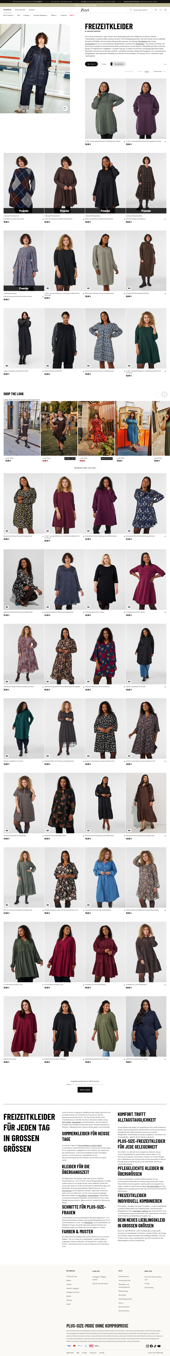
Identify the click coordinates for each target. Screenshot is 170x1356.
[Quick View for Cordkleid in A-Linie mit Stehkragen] (124, 985)
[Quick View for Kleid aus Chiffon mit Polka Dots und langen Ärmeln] (83, 761)
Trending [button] (26, 15)
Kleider (68, 1296)
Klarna (121, 1303)
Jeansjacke (137, 1211)
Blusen (68, 1280)
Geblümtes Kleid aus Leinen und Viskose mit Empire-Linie (61, 910)
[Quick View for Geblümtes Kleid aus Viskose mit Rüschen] (124, 687)
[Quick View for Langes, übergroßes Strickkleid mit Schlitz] (43, 371)
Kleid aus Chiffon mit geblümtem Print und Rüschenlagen (142, 910)
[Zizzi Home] (85, 9)
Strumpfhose (67, 1190)
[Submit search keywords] (131, 10)
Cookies (84, 1353)
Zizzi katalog (149, 1287)
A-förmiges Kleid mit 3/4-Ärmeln (94, 612)
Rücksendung (123, 1291)
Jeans (68, 1304)
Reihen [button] (53, 15)
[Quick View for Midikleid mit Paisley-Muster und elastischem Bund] (43, 687)
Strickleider (83, 1195)
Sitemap (101, 1353)
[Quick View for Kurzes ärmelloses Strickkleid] (83, 371)
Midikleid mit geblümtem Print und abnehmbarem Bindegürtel (62, 686)
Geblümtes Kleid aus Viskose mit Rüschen (97, 686)
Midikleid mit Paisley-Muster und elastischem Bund (19, 686)
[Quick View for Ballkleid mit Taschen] (43, 1059)
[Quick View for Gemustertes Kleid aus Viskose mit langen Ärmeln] (124, 293)
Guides (32, 10)
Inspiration (20, 10)
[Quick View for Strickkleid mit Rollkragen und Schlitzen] (165, 293)
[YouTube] (159, 1345)
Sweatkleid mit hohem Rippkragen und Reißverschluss (101, 536)
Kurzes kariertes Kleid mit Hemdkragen (15, 835)
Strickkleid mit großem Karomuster (14, 219)
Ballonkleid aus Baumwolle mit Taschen (96, 1059)
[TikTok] (155, 1345)
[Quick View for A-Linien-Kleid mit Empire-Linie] (43, 985)
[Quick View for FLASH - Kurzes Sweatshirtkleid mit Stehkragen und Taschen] (124, 141)
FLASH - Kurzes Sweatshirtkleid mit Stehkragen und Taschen (103, 141)
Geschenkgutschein (125, 1299)
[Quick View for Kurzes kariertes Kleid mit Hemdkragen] (43, 836)
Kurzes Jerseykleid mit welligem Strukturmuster (58, 219)
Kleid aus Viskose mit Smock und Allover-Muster (18, 296)
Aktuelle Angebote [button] (40, 15)
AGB (78, 1353)
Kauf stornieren (124, 1311)
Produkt (139, 71)
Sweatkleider (76, 1122)
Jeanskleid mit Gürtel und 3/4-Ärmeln (137, 1059)
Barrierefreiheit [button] (124, 1307)
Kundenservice (124, 1276)
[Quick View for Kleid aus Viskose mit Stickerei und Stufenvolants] (124, 836)
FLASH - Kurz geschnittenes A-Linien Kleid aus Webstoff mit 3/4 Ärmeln (61, 294)
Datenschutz (70, 1353)
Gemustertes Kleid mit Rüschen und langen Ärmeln (140, 536)
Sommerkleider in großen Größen (90, 1145)
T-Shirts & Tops (71, 1276)
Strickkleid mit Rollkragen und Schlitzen (137, 293)
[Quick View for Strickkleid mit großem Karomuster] (43, 219)
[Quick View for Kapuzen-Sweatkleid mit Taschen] (165, 687)
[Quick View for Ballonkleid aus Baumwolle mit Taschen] (124, 1059)
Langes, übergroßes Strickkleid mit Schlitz (16, 371)
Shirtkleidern (143, 41)
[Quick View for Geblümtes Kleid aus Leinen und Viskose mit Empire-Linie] (83, 910)
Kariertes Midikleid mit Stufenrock (136, 219)
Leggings (145, 1211)
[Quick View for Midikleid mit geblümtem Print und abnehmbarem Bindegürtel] (83, 687)
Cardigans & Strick (72, 1292)
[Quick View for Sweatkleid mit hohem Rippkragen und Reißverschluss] (124, 536)
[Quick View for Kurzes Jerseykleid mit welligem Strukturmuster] (83, 219)
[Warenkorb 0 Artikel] (165, 10)
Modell (147, 71)
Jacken (69, 1284)
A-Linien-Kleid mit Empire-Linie (13, 984)
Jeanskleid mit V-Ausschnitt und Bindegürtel (98, 910)
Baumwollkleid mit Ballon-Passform (55, 1059)
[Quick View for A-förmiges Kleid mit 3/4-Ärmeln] (124, 612)
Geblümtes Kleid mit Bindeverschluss (55, 835)
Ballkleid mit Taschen (10, 1059)
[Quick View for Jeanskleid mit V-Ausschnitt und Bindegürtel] (124, 910)
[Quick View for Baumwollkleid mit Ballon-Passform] (83, 1059)
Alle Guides (122, 1295)
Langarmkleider (93, 1195)
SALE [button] (71, 15)
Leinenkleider (90, 44)
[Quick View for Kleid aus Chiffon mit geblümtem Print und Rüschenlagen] (165, 910)
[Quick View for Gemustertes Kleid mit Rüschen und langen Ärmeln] (165, 536)
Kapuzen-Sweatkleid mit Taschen (135, 686)
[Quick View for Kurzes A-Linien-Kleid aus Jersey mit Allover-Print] (124, 761)
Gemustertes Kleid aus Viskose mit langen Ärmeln (99, 293)
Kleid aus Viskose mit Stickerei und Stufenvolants (99, 835)
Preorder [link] (64, 15)
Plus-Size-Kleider (153, 1186)
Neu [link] (18, 15)
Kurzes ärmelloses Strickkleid (53, 371)
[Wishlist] (122, 81)
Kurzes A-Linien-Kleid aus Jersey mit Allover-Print (99, 761)
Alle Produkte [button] (8, 15)
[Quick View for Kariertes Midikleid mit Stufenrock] (165, 219)
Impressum (93, 1353)
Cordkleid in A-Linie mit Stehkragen (95, 984)
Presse (147, 1283)
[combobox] (140, 10)
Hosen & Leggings (72, 1288)
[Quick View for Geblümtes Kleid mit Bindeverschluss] (83, 836)
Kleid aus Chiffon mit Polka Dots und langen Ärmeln (59, 761)
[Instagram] (147, 1345)
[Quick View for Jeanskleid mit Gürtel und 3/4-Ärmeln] (165, 1059)
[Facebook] (151, 1345)
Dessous (69, 1300)
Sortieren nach (157, 71)
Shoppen (7, 10)
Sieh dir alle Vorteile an (100, 1283)
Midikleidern (140, 44)
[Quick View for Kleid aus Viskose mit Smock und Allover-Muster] (43, 297)
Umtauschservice (125, 1280)
